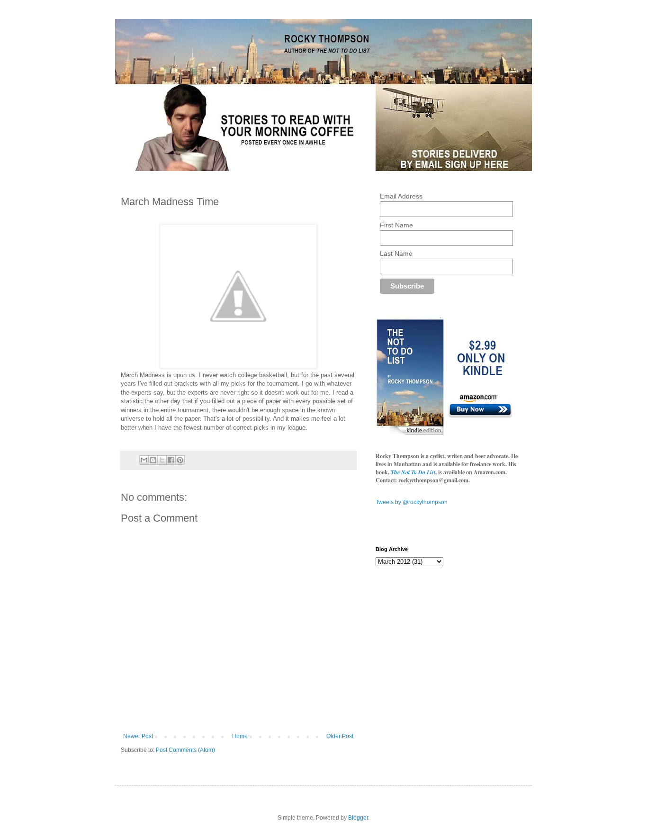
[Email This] (144, 460)
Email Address (401, 196)
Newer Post (138, 736)
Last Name (396, 253)
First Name (396, 225)
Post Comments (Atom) (185, 750)
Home (240, 736)
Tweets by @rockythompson (412, 502)
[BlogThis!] (153, 460)
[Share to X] (162, 460)
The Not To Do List (413, 472)
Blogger (358, 817)
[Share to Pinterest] (180, 460)
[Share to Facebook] (171, 460)
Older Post (339, 736)
